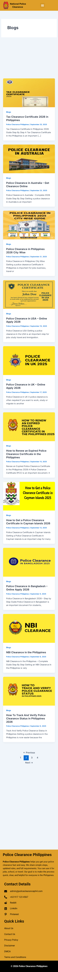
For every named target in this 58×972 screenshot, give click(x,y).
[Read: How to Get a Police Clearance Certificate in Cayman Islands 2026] (29, 496)
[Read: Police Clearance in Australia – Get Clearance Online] (29, 158)
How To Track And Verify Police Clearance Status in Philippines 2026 (26, 718)
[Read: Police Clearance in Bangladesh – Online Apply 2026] (29, 562)
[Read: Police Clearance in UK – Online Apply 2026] (29, 360)
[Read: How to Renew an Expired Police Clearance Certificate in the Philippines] (29, 426)
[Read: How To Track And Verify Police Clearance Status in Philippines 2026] (29, 691)
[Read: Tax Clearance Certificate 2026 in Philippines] (29, 92)
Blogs (8, 112)
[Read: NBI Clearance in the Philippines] (29, 628)
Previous (29, 752)
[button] (42, 5)
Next (29, 762)
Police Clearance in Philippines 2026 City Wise (25, 250)
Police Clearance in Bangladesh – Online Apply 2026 (26, 588)
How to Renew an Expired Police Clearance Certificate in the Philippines (26, 454)
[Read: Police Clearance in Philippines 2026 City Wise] (29, 225)
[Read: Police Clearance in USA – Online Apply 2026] (29, 294)
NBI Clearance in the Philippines (26, 652)
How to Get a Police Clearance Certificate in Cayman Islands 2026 (28, 522)
